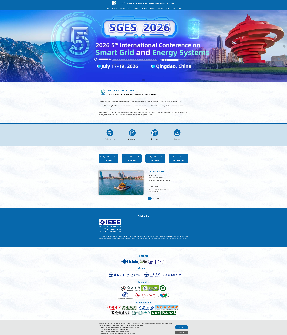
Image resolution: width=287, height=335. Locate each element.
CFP (129, 8)
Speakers (122, 8)
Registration (144, 8)
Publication (152, 8)
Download (160, 8)
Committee (114, 8)
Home (107, 8)
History (173, 8)
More (179, 8)
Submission (135, 8)
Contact (167, 8)
